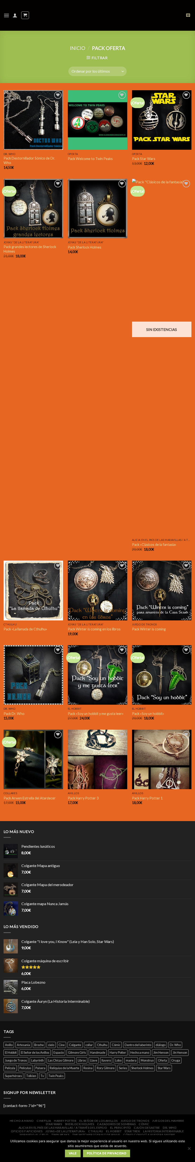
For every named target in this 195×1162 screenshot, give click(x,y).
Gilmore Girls (77, 1052)
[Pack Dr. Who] (33, 675)
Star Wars (164, 1068)
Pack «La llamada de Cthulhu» (25, 629)
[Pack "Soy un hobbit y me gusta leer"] (97, 675)
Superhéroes (13, 1076)
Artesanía (23, 1045)
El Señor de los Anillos (35, 1052)
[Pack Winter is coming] (161, 590)
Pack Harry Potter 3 (83, 798)
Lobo (118, 1060)
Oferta (162, 1060)
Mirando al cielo (34, 1135)
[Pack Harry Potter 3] (97, 759)
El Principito (120, 1127)
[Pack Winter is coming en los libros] (97, 590)
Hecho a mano (139, 1052)
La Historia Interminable (163, 1131)
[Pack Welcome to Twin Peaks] (97, 120)
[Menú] (6, 15)
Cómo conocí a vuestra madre (149, 1135)
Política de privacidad (106, 1153)
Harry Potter (118, 1052)
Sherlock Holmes (142, 1068)
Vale (73, 1153)
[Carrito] (25, 15)
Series (123, 1068)
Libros (82, 1060)
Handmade (97, 1052)
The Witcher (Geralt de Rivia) (96, 1135)
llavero (106, 1060)
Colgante (75, 1045)
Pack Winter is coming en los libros (94, 629)
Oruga (175, 1060)
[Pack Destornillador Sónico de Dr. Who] (33, 120)
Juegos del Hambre (168, 1120)
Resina (88, 1068)
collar (89, 1045)
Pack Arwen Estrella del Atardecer (30, 798)
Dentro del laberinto (138, 1045)
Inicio (77, 48)
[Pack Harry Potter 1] (161, 759)
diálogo (161, 1045)
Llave (93, 1060)
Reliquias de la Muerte (64, 1068)
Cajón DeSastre (147, 1127)
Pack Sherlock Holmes (84, 247)
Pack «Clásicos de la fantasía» (154, 545)
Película (10, 1068)
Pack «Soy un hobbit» (148, 714)
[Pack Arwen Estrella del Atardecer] (33, 759)
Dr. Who (175, 1045)
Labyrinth (37, 1060)
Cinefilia (44, 1120)
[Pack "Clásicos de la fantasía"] (161, 357)
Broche (39, 1045)
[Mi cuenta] (15, 15)
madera (131, 1060)
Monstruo (147, 1060)
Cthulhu (102, 1045)
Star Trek (132, 1131)
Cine (61, 1045)
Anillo (9, 1045)
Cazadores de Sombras (116, 1124)
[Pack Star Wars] (161, 120)
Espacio (59, 1052)
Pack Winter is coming (149, 629)
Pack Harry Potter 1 (147, 798)
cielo (51, 1045)
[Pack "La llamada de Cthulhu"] (33, 590)
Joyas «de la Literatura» (65, 1131)
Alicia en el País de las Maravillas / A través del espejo (63, 1127)
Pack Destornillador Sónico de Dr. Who (29, 160)
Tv (42, 1076)
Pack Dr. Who (14, 714)
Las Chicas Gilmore (60, 1060)
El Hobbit (11, 1052)
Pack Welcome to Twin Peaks (90, 159)
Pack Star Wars (143, 159)
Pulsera (40, 1068)
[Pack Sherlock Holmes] (97, 208)
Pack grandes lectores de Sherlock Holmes (30, 249)
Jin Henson (180, 1052)
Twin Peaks (55, 1076)
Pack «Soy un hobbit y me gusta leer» (95, 714)
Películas (25, 1068)
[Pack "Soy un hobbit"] (161, 675)
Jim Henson (161, 1052)
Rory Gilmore (106, 1068)
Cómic (116, 1045)
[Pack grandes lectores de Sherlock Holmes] (33, 208)
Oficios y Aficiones (27, 1131)
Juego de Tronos (16, 1060)
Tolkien (31, 1076)
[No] (189, 1150)
